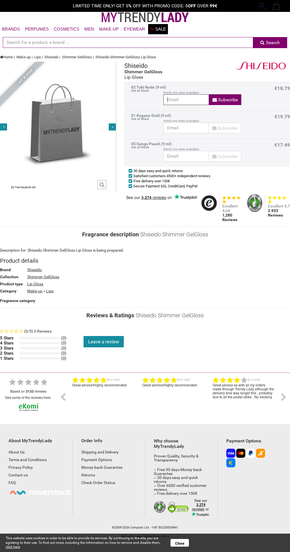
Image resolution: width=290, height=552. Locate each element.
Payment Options (96, 459)
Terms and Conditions (27, 459)
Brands (11, 29)
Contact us (18, 475)
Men (89, 29)
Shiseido (51, 57)
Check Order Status (98, 482)
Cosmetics (66, 29)
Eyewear (134, 29)
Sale (158, 29)
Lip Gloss (35, 284)
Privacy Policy (20, 467)
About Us (16, 452)
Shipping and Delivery (100, 452)
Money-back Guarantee (101, 467)
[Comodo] (178, 507)
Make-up (109, 29)
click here (13, 547)
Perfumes (37, 29)
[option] (103, 397)
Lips (37, 57)
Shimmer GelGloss (77, 57)
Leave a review (103, 342)
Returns (88, 475)
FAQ (12, 482)
